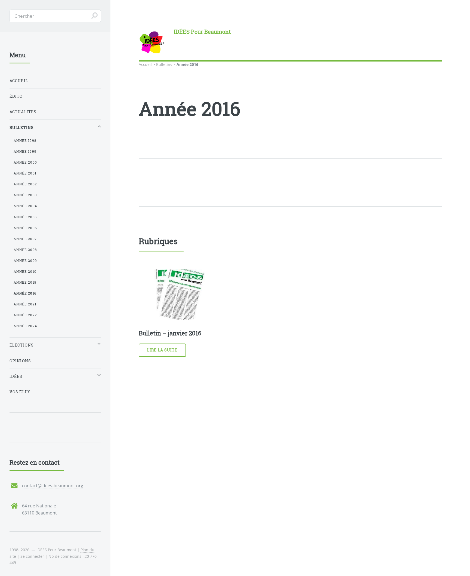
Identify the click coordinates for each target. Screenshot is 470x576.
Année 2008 (25, 249)
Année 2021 (25, 304)
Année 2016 (25, 293)
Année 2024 (25, 326)
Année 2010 (25, 271)
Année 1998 (25, 140)
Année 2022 (25, 315)
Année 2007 (25, 239)
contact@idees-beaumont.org (52, 486)
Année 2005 (25, 217)
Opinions (20, 360)
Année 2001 (25, 173)
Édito (16, 96)
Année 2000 (25, 162)
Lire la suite (162, 350)
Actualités (23, 111)
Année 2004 (25, 206)
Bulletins (164, 64)
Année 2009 (25, 260)
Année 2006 (25, 228)
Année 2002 (25, 184)
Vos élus (20, 391)
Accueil (145, 64)
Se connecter (32, 556)
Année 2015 (25, 282)
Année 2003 (25, 195)
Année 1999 (25, 151)
